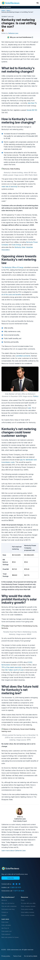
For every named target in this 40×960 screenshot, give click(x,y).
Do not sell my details (30, 956)
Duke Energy (16, 245)
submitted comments (23, 356)
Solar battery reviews (27, 912)
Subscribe (10, 878)
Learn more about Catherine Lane (13, 850)
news (8, 10)
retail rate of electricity (9, 186)
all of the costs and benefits (11, 294)
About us (4, 900)
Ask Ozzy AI (5, 928)
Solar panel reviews (27, 909)
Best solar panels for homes (10, 937)
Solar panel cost (6, 931)
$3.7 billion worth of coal (14, 670)
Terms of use (17, 956)
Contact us (4, 912)
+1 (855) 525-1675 (15, 887)
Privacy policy (5, 956)
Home (3, 10)
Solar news (4, 922)
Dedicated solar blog (7, 909)
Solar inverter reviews (27, 915)
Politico (35, 396)
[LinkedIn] (16, 884)
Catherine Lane (13, 33)
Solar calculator (6, 925)
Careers (3, 915)
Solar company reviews (28, 906)
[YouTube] (19, 884)
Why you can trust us (7, 903)
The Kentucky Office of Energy (12, 267)
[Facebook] (13, 884)
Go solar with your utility (28, 903)
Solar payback (5, 934)
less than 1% (32, 103)
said (29, 408)
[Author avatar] (2, 30)
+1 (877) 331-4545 (18, 891)
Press (22, 900)
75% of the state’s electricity (11, 667)
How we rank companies (9, 906)
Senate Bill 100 (32, 110)
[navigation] (10, 3)
